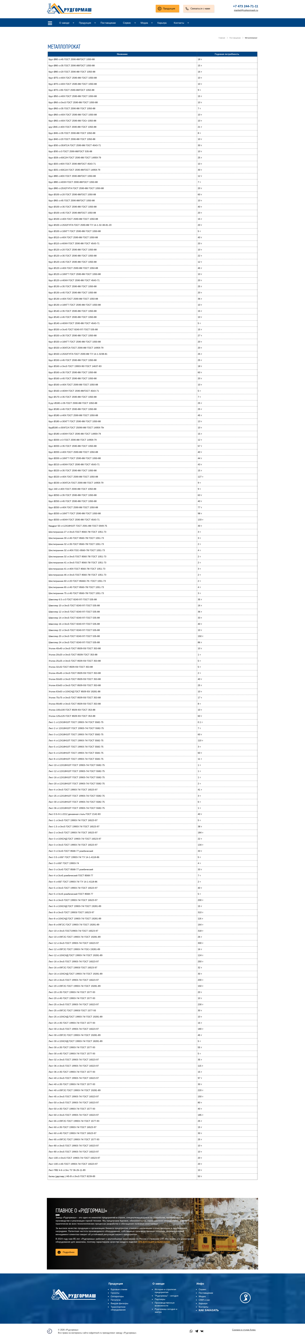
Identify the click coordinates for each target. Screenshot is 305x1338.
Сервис (127, 22)
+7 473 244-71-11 (245, 6)
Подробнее (69, 1252)
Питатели (116, 1300)
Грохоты (115, 1293)
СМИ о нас (204, 1300)
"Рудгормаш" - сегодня (166, 1295)
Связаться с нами (200, 8)
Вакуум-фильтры (119, 1303)
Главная (222, 38)
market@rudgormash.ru (246, 10)
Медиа (144, 22)
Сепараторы (117, 1296)
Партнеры (160, 1299)
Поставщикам (108, 22)
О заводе (64, 22)
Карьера (161, 22)
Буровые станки (119, 1289)
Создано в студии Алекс (244, 1330)
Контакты (179, 22)
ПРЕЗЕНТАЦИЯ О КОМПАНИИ (154, 1242)
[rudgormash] (73, 1300)
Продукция (169, 8)
